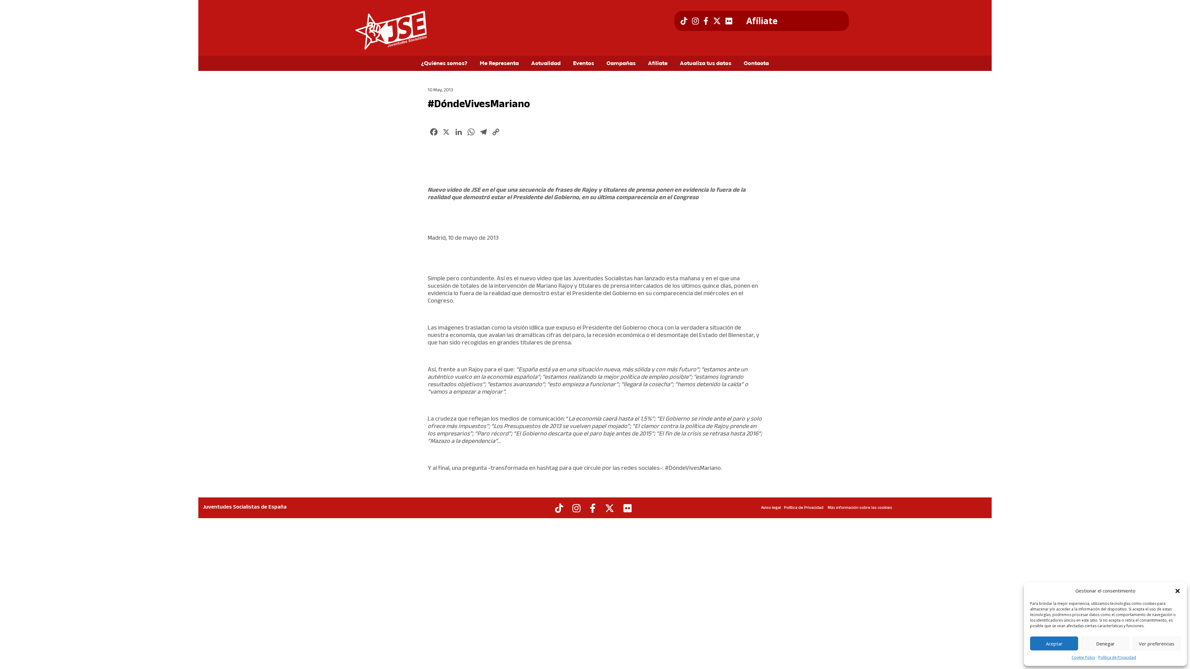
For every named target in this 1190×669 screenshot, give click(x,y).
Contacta (756, 64)
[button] (1178, 591)
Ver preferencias (1157, 644)
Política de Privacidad (1117, 657)
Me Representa (499, 64)
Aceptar (1054, 644)
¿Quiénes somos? (444, 64)
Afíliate (762, 21)
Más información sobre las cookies (860, 508)
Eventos (583, 64)
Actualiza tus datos (705, 64)
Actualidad (546, 64)
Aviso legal (771, 508)
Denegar (1105, 644)
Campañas (621, 64)
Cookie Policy (1083, 657)
